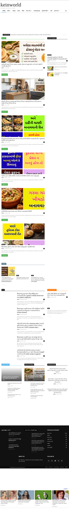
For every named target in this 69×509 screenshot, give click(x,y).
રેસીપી (12, 36)
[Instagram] (52, 460)
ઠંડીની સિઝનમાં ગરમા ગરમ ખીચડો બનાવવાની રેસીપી (16, 211)
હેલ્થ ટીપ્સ (43, 36)
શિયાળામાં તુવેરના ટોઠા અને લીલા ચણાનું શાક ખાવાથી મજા (18, 247)
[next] (65, 35)
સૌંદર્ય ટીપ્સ (33, 36)
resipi (20, 33)
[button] (66, 10)
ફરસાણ (19, 35)
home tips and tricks (13, 33)
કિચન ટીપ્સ (16, 34)
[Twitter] (58, 460)
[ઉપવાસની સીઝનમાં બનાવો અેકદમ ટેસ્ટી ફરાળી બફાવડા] (4, 396)
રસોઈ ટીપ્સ (38, 35)
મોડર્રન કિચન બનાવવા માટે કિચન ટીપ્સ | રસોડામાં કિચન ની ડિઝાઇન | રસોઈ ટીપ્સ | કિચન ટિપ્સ (37, 384)
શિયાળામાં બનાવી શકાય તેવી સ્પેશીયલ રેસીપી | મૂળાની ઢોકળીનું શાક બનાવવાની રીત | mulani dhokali (30, 310)
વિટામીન (21, 36)
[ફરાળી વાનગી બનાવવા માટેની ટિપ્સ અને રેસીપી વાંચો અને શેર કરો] (11, 374)
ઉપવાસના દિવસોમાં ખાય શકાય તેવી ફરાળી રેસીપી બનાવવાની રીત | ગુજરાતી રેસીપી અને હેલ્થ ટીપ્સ (37, 390)
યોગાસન (32, 35)
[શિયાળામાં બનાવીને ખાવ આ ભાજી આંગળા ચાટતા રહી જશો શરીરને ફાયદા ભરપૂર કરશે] (8, 341)
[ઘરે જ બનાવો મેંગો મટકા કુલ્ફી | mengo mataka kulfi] (50, 74)
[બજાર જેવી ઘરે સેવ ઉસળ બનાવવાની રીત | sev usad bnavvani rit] (4, 446)
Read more (4, 74)
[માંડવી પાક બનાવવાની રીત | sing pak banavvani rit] (4, 440)
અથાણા (32, 33)
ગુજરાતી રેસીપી (23, 34)
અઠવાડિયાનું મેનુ (26, 33)
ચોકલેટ (43, 34)
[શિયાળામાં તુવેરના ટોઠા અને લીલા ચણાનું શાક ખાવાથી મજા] (23, 234)
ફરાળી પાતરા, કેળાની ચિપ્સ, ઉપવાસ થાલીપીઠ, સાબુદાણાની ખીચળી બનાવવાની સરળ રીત (14, 389)
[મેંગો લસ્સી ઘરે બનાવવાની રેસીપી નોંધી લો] (50, 68)
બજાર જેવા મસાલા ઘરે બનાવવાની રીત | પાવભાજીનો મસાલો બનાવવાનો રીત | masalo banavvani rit (7, 279)
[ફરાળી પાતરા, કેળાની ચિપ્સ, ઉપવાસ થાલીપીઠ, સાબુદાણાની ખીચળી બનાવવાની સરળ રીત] (4, 390)
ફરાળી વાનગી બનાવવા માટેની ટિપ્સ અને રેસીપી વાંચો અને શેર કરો (11, 377)
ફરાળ (24, 35)
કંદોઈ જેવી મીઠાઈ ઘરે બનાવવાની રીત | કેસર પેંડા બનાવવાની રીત (56, 294)
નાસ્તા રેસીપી (6, 35)
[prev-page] (2, 259)
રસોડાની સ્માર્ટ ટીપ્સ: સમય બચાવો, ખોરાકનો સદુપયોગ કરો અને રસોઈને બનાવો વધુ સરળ (34, 377)
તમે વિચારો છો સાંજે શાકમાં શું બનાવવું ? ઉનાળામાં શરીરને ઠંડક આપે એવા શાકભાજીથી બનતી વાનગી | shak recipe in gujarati (30, 352)
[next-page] (4, 259)
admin (2, 67)
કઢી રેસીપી (10, 34)
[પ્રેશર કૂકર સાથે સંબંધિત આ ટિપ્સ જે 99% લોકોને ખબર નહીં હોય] (23, 163)
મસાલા (28, 35)
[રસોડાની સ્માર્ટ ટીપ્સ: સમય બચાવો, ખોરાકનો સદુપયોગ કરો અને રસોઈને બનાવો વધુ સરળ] (23, 52)
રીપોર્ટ (44, 35)
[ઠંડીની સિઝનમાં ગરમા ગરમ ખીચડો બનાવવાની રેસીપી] (23, 199)
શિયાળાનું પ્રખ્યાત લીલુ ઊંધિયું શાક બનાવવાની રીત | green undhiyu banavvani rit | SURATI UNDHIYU (30, 295)
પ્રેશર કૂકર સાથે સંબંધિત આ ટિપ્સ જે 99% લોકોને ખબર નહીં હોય (20, 176)
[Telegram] (55, 460)
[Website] (62, 460)
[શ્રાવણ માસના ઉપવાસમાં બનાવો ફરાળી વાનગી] (4, 384)
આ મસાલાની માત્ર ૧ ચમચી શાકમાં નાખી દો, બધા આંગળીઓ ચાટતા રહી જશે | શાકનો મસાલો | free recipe (37, 279)
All (6, 33)
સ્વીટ (38, 36)
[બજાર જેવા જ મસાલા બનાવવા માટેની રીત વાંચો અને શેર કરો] (23, 271)
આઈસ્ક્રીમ (38, 33)
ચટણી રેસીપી (30, 34)
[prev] (63, 35)
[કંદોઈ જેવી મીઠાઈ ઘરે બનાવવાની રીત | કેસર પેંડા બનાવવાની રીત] (57, 304)
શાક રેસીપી (27, 36)
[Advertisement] (34, 22)
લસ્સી (16, 36)
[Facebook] (48, 460)
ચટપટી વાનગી (37, 34)
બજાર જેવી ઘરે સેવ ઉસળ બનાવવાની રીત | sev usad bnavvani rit (14, 446)
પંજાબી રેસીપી (13, 35)
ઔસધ (43, 33)
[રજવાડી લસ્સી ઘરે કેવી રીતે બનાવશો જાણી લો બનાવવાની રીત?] (57, 48)
